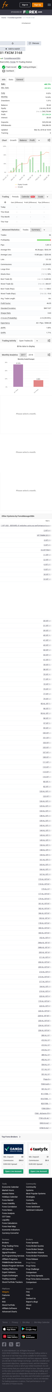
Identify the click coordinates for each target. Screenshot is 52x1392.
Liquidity (5, 1220)
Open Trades (26, 341)
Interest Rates (8, 1193)
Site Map (26, 1322)
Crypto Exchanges (10, 1275)
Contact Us (31, 1298)
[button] (34, 43)
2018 (31, 355)
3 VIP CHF (48, 540)
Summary (36, 230)
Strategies (30, 1197)
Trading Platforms (10, 1269)
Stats (11, 79)
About (28, 1305)
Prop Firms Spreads (34, 1276)
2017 (23, 355)
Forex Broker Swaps (34, 1249)
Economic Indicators (11, 1230)
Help (28, 1295)
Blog (28, 1308)
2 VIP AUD (48, 530)
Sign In (25, 5)
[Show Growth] (19, 187)
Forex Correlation (9, 1207)
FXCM (12, 62)
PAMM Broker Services (11, 1262)
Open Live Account (13, 1171)
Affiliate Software (9, 1308)
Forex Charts (31, 1203)
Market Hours (8, 1190)
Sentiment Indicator (34, 1210)
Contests (30, 1200)
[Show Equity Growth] (21, 184)
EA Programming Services (13, 1256)
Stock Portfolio (8, 1305)
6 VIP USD (48, 564)
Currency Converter (10, 1233)
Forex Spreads (32, 1243)
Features (6, 1295)
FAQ (28, 1292)
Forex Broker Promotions (37, 1256)
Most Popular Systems (35, 1193)
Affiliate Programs (10, 1259)
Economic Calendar (10, 1187)
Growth (13, 140)
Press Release (32, 1259)
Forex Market (7, 1200)
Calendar (28, 197)
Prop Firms (30, 1266)
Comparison (31, 1282)
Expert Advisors (9, 1272)
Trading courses (9, 1279)
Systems (29, 1190)
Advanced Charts (9, 1312)
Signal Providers (9, 1252)
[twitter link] (11, 1344)
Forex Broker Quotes (35, 1246)
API (3, 1298)
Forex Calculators (9, 1223)
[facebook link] (4, 1344)
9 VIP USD (48, 569)
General (19, 79)
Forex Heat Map (9, 1226)
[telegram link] (18, 1344)
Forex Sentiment (33, 1207)
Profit (32, 140)
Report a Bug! (32, 1302)
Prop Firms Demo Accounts (38, 1279)
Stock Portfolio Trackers (12, 1282)
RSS (4, 1302)
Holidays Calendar (10, 1197)
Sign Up (37, 5)
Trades (25, 230)
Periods (15, 197)
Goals (40, 197)
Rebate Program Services (13, 1266)
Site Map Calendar (42, 1322)
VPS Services (7, 1249)
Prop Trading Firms (10, 1246)
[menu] (49, 5)
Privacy (15, 1322)
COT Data (6, 1216)
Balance (23, 140)
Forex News (7, 1210)
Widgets (5, 1292)
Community (31, 1187)
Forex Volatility (8, 1203)
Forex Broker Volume (35, 1252)
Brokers (5, 1243)
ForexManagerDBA (12, 58)
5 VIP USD (48, 545)
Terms (5, 1322)
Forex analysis (8, 1213)
